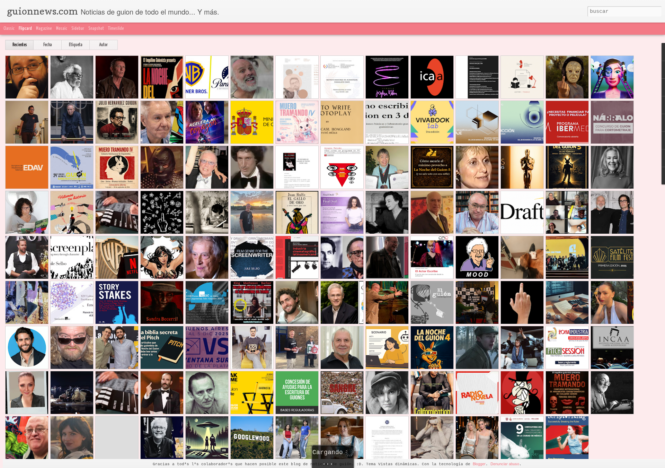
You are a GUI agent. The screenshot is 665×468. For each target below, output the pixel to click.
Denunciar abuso (504, 463)
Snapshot (96, 28)
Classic (9, 28)
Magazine (44, 28)
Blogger (479, 463)
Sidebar (77, 28)
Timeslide (116, 28)
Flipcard (25, 28)
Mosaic (61, 28)
